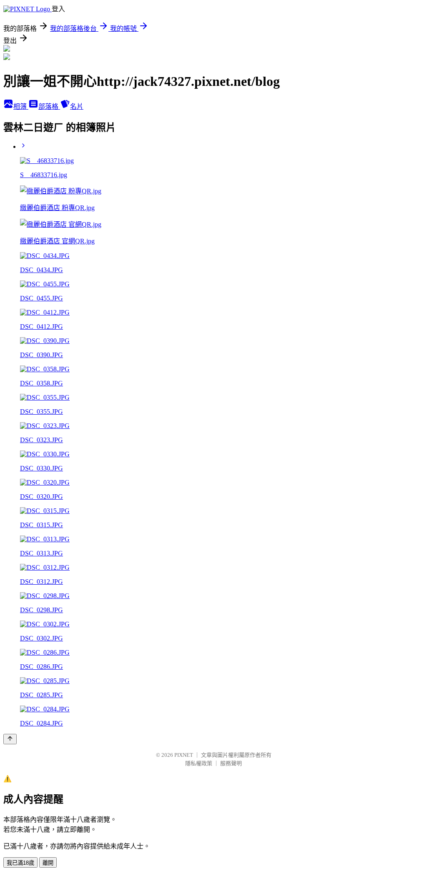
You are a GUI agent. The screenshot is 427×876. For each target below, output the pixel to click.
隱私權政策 (198, 763)
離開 (48, 863)
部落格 (49, 106)
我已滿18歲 (20, 863)
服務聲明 (231, 763)
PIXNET (183, 755)
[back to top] (10, 739)
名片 (76, 106)
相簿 (20, 106)
